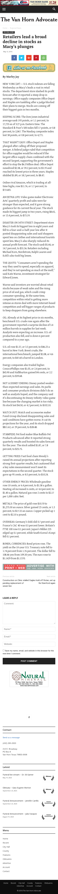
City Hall (6, 846)
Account (6, 867)
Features (6, 855)
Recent (6, 842)
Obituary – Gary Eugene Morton (17, 787)
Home (5, 28)
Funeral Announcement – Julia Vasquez (20, 813)
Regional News (15, 28)
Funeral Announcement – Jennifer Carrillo (21, 800)
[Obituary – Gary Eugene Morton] (48, 791)
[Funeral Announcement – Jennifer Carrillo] (48, 804)
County (6, 851)
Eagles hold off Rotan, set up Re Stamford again (42, 581)
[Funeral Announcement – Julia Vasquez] (48, 817)
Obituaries (7, 859)
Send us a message (11, 737)
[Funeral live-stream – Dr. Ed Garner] (48, 778)
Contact (6, 871)
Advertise (7, 863)
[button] (54, 9)
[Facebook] (29, 717)
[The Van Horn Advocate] (29, 19)
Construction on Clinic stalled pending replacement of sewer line (16, 583)
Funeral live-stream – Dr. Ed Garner (18, 774)
